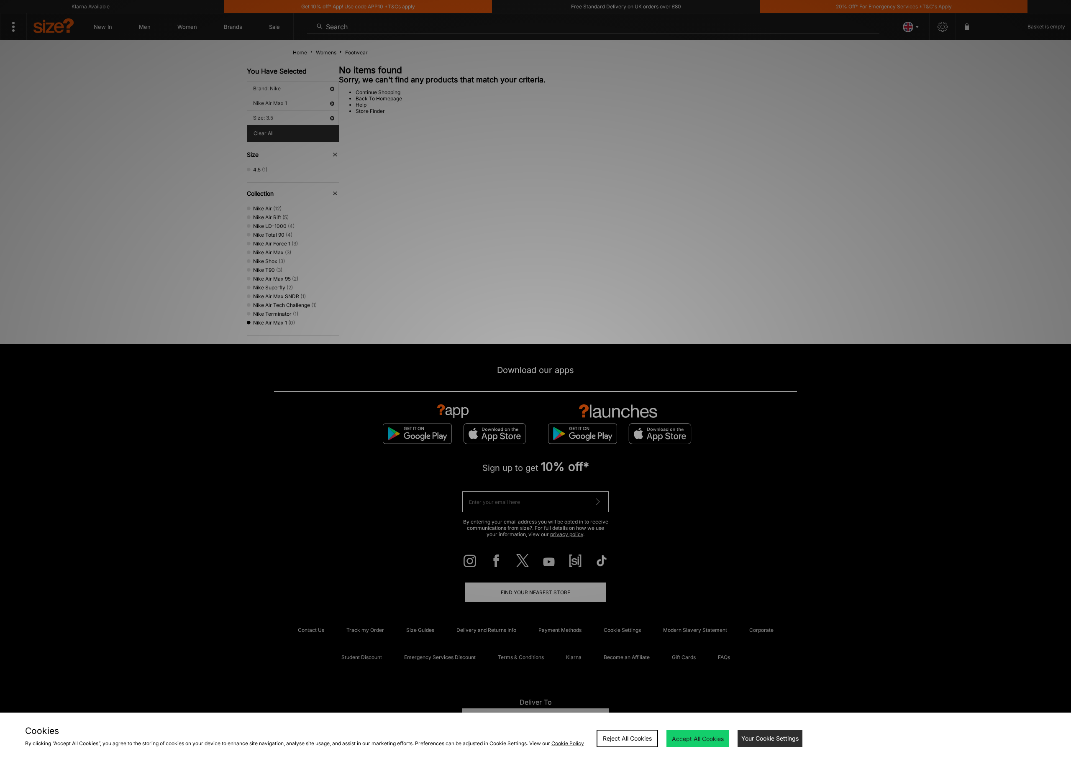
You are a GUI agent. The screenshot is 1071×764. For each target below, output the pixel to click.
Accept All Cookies (698, 738)
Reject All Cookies (627, 738)
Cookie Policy (567, 743)
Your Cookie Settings (770, 738)
